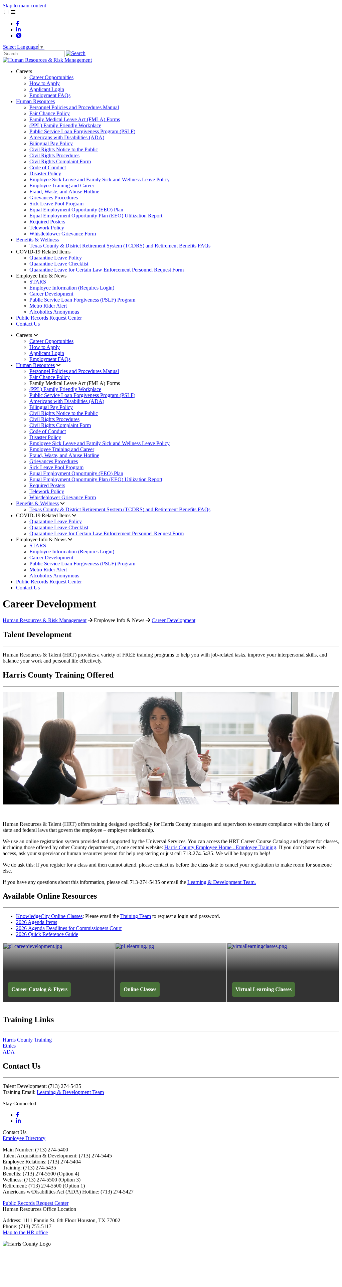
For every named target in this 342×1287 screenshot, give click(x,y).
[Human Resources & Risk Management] (47, 60)
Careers (24, 71)
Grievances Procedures (53, 197)
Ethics (9, 1046)
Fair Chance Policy (49, 113)
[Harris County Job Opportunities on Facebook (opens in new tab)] (17, 23)
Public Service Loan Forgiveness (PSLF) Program (82, 300)
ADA (9, 1052)
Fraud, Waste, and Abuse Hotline (64, 191)
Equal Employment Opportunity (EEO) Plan (76, 209)
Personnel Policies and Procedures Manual (74, 107)
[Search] (76, 53)
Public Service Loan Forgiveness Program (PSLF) (82, 131)
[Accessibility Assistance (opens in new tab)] (18, 35)
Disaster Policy (45, 173)
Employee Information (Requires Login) (71, 288)
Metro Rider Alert (48, 306)
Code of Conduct (47, 167)
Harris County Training (27, 1040)
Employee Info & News (41, 276)
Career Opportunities (51, 77)
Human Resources (35, 101)
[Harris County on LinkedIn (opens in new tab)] (18, 29)
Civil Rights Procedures (54, 155)
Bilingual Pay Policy (51, 143)
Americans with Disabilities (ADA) (66, 137)
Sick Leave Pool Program (56, 203)
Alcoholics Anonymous (54, 312)
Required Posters (47, 221)
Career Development (51, 294)
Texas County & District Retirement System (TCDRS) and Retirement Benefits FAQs (119, 245)
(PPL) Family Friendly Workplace (65, 125)
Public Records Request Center (49, 318)
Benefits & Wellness (37, 239)
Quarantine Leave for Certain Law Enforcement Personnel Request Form (106, 269)
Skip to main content (24, 5)
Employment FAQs (49, 95)
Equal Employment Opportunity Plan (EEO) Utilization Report (95, 215)
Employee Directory (24, 1138)
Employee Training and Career (61, 185)
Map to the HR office (25, 1232)
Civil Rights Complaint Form (60, 161)
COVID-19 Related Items (43, 251)
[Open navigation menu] (13, 12)
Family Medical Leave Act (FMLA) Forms (74, 119)
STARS (37, 282)
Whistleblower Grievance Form (62, 233)
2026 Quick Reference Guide (47, 934)
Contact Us (28, 324)
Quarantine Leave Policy (55, 257)
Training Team (135, 916)
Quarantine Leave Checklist (58, 263)
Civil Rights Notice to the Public (63, 149)
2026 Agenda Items (36, 922)
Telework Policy (46, 227)
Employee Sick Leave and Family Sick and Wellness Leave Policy (99, 179)
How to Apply (44, 83)
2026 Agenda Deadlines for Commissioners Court (69, 928)
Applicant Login (46, 89)
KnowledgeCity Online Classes (49, 916)
